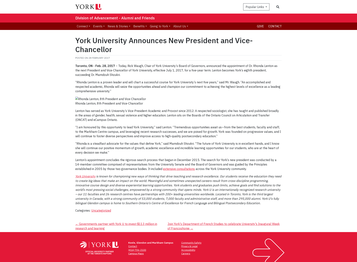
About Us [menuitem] (179, 26)
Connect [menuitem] (82, 26)
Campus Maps (136, 253)
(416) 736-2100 (137, 250)
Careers (185, 253)
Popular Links (255, 7)
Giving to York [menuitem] (159, 26)
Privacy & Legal (189, 246)
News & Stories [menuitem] (118, 26)
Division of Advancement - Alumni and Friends (115, 17)
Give (260, 26)
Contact (275, 26)
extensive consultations (179, 169)
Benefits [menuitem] (139, 26)
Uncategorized (101, 210)
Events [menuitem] (97, 26)
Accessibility (188, 250)
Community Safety (191, 242)
